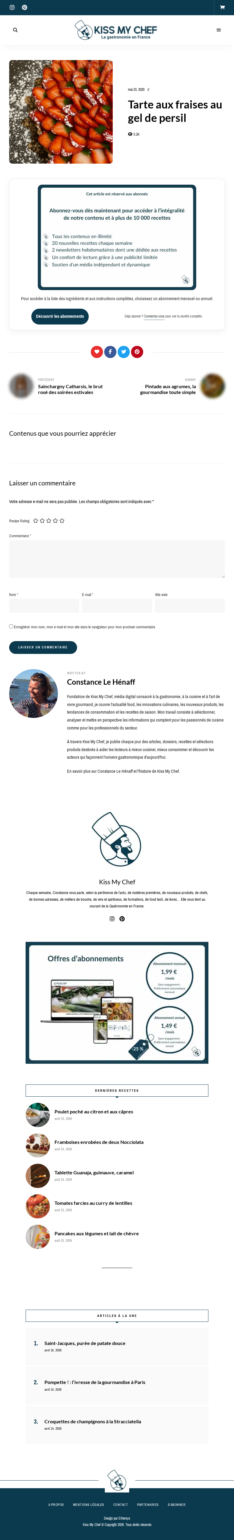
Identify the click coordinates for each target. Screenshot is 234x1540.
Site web (161, 594)
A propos (56, 1505)
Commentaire (20, 535)
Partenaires (148, 1505)
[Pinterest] (137, 352)
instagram (12, 7)
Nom (13, 594)
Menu (219, 30)
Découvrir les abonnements (60, 316)
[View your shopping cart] (222, 7)
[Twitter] (124, 352)
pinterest (24, 7)
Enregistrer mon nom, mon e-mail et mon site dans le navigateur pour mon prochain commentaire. (85, 626)
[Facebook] (110, 352)
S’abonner (177, 1505)
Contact (120, 1505)
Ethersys (124, 1518)
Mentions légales (88, 1505)
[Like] (97, 352)
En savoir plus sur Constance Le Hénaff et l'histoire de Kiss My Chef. (123, 771)
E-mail (87, 594)
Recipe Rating (19, 520)
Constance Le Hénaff (101, 681)
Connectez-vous (154, 316)
